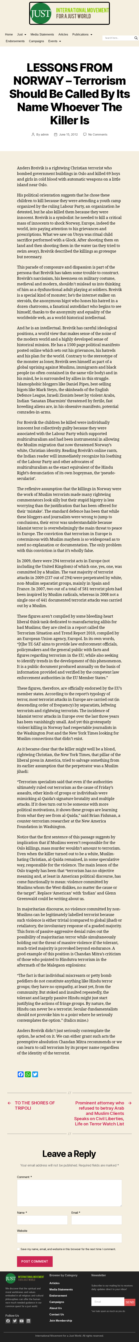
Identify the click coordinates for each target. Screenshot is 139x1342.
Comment (24, 1177)
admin (45, 134)
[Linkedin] (28, 1321)
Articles (63, 34)
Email (75, 1212)
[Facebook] (7, 1321)
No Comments (97, 134)
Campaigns (36, 41)
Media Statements (42, 34)
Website (22, 1230)
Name (22, 1212)
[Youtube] (21, 1321)
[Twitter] (14, 1321)
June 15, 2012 (68, 134)
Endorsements (15, 41)
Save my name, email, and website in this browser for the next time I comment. (68, 1249)
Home (9, 34)
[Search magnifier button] (136, 38)
